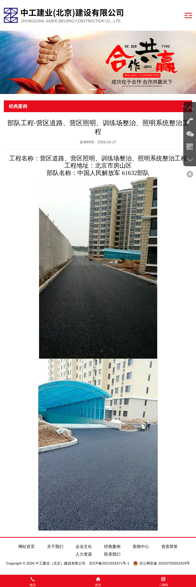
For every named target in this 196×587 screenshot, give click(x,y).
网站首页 (26, 546)
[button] (93, 89)
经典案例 (112, 546)
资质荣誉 (169, 546)
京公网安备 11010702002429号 (164, 563)
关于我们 (55, 546)
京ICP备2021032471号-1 (109, 563)
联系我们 (112, 554)
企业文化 (84, 546)
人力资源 (84, 554)
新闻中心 (141, 546)
